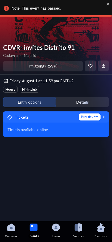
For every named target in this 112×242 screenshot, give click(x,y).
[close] (108, 4)
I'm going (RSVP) (43, 66)
